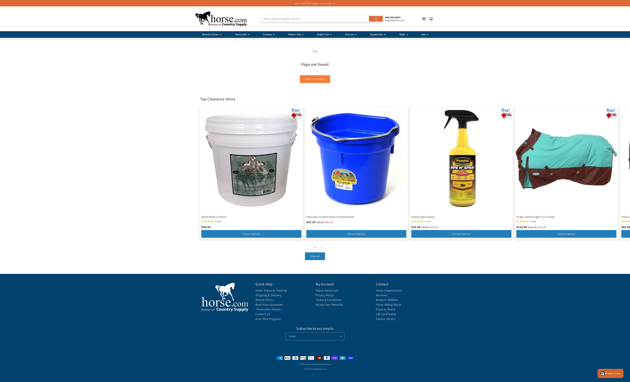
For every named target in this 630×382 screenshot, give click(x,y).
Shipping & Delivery (268, 295)
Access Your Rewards (329, 304)
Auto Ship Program (268, 319)
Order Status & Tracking (271, 290)
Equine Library (385, 319)
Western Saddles (387, 300)
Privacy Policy (325, 295)
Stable (402, 34)
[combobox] (322, 18)
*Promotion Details (268, 309)
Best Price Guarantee (269, 304)
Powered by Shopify (323, 364)
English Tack (323, 34)
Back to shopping (315, 79)
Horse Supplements (389, 290)
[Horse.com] (221, 19)
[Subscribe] (340, 336)
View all (315, 256)
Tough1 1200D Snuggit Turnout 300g (535, 216)
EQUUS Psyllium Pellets (213, 216)
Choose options (251, 233)
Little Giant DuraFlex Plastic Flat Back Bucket (330, 216)
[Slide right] (322, 247)
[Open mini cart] (431, 18)
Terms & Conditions (328, 300)
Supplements (376, 34)
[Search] (376, 19)
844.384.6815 (392, 17)
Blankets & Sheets (210, 34)
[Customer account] (424, 18)
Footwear (267, 34)
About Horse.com (327, 290)
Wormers (349, 34)
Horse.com (309, 364)
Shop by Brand (386, 309)
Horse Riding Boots (388, 304)
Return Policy (264, 300)
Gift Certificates (386, 314)
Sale (423, 34)
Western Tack (294, 34)
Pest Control (241, 34)
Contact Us (262, 314)
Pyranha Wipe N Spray (422, 216)
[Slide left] (307, 247)
